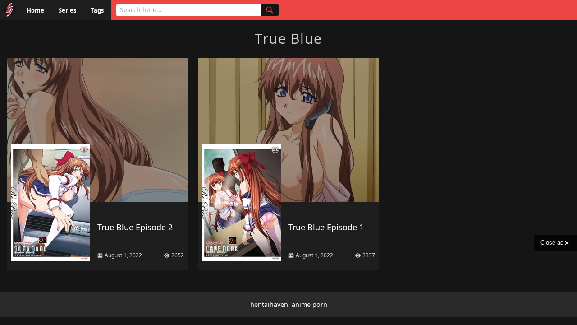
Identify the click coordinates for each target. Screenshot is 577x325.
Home (35, 10)
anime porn (309, 304)
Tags (97, 10)
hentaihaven (269, 304)
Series (67, 10)
